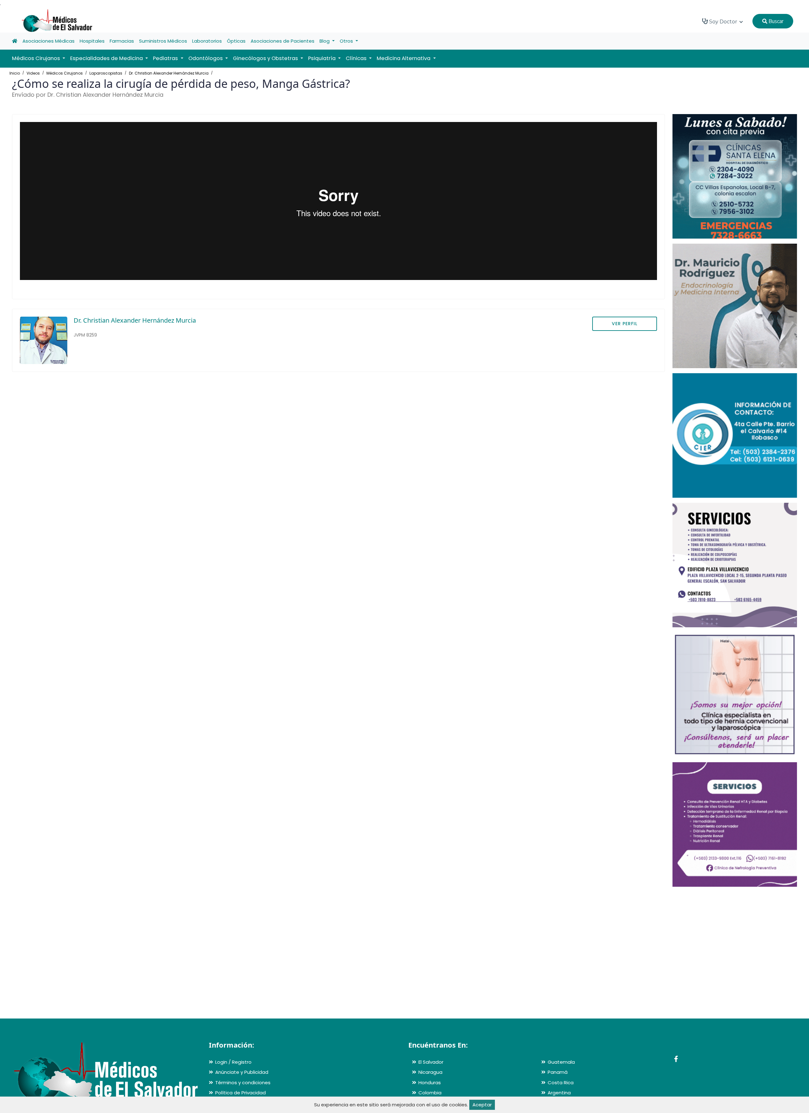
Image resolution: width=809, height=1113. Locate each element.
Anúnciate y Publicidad (241, 1072)
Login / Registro (233, 1062)
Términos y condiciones (243, 1082)
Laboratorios (207, 41)
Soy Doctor (723, 22)
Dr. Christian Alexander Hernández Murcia (169, 73)
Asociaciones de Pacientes (282, 41)
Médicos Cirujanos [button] (36, 58)
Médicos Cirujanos (64, 73)
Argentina (559, 1092)
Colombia (429, 1092)
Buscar (775, 21)
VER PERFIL (624, 323)
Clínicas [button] (357, 58)
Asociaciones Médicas (48, 41)
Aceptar (482, 1104)
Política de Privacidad (240, 1092)
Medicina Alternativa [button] (404, 58)
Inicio (14, 73)
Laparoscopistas (105, 73)
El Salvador (430, 1062)
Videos (33, 73)
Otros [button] (347, 41)
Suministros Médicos (163, 41)
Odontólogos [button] (206, 58)
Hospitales (92, 41)
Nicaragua (430, 1072)
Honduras (429, 1082)
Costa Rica (561, 1082)
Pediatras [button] (166, 58)
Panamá (558, 1072)
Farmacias (122, 41)
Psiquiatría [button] (322, 58)
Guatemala (561, 1062)
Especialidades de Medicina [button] (107, 58)
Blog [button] (325, 41)
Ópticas (236, 41)
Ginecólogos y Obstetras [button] (266, 58)
